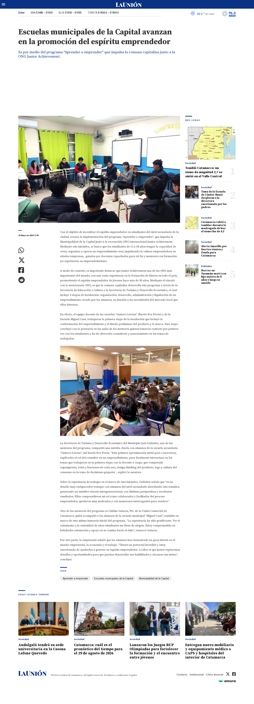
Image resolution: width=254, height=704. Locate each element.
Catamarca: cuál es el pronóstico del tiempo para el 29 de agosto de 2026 (98, 649)
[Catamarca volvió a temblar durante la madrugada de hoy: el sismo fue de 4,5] (192, 222)
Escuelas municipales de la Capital (113, 578)
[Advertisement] (127, 90)
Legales (133, 675)
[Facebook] (36, 270)
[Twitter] (36, 260)
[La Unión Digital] (129, 4)
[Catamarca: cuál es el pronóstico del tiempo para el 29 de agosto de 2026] (99, 619)
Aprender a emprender (75, 578)
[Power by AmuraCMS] (227, 681)
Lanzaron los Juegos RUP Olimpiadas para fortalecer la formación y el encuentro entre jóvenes (155, 651)
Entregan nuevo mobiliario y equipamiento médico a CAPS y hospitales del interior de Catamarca (209, 651)
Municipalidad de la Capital (154, 578)
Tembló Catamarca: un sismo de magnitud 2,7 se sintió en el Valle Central (203, 172)
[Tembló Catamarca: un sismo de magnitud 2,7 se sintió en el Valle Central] (210, 143)
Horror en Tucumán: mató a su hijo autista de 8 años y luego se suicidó (213, 277)
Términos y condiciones (116, 675)
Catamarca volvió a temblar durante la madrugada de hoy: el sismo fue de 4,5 (213, 226)
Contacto (182, 674)
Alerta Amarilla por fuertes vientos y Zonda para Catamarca (214, 251)
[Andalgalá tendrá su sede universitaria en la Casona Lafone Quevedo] (43, 619)
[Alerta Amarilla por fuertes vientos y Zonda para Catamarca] (192, 247)
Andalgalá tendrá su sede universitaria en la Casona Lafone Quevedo (42, 649)
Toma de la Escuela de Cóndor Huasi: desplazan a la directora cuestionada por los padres (214, 199)
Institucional (197, 674)
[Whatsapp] (36, 250)
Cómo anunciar (214, 674)
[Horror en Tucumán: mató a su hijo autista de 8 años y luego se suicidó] (192, 271)
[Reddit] (36, 280)
